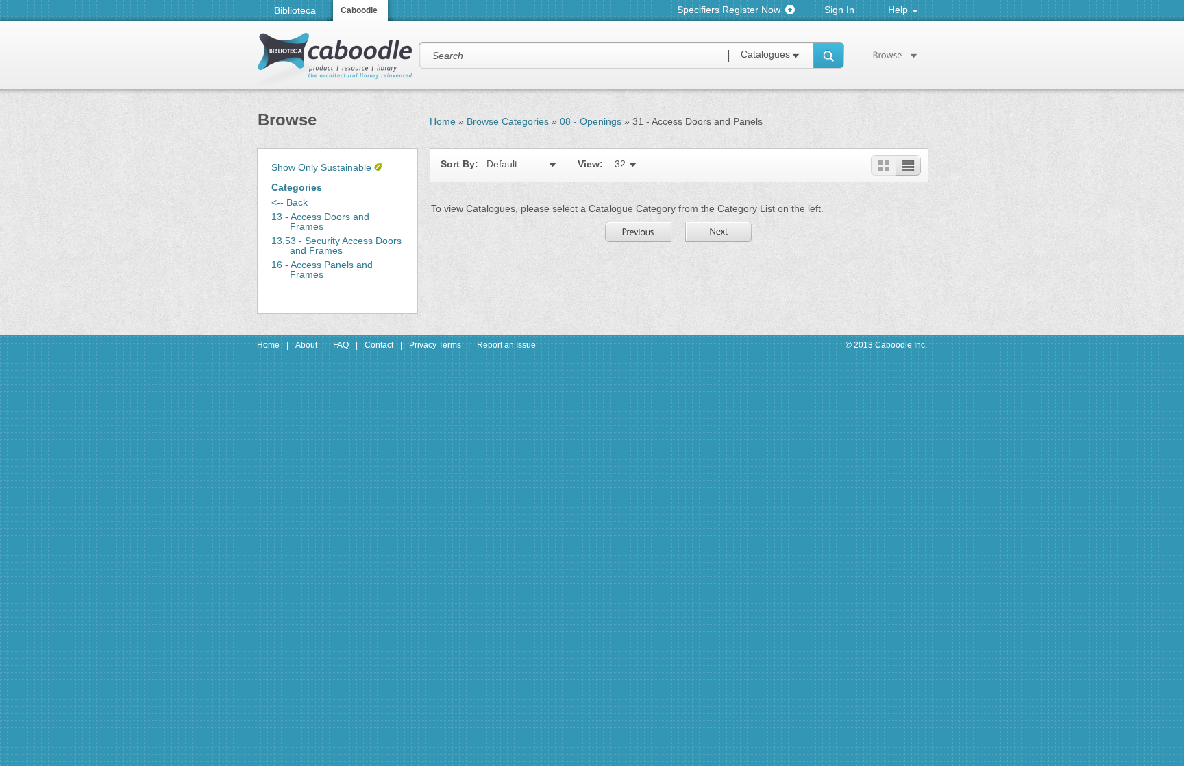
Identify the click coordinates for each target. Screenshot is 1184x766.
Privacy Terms (435, 345)
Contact (379, 345)
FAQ (341, 345)
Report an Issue (506, 345)
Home (443, 121)
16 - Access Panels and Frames (322, 269)
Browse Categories (508, 121)
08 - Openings (590, 121)
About (306, 345)
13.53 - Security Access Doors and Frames (336, 245)
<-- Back (289, 202)
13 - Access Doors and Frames (320, 221)
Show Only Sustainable (321, 167)
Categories (296, 187)
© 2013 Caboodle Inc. (886, 345)
